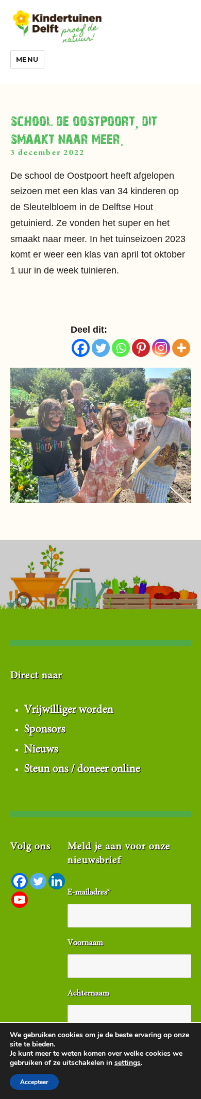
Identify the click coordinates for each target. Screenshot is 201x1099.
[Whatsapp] (121, 348)
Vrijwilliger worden (68, 710)
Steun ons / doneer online (82, 769)
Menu (27, 59)
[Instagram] (161, 348)
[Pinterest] (141, 348)
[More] (181, 348)
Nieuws (41, 749)
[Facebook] (81, 348)
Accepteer (34, 1082)
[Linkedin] (56, 881)
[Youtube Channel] (19, 899)
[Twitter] (101, 348)
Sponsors (44, 729)
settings (127, 1063)
